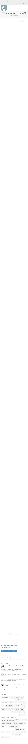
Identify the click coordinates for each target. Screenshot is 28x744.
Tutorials (4, 737)
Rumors (18, 732)
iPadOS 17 (15, 364)
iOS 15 (8, 299)
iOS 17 (9, 364)
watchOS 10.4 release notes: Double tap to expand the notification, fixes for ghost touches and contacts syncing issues (14, 232)
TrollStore (10, 300)
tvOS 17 (11, 45)
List (25, 723)
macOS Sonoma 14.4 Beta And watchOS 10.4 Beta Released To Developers (14, 426)
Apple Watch (15, 234)
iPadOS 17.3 (17, 364)
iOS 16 (10, 299)
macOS (16, 427)
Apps (10, 702)
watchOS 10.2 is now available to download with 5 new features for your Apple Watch (13, 614)
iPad (17, 712)
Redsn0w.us (20, 729)
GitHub (17, 298)
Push (19, 44)
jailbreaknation (18, 723)
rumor (13, 732)
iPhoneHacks (8, 720)
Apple (12, 234)
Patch (18, 44)
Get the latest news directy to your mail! (9, 645)
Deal (19, 702)
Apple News (19, 697)
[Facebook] (5, 1)
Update (13, 45)
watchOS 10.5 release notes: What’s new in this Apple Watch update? (14, 169)
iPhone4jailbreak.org (6, 717)
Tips (13, 734)
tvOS (9, 45)
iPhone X (17, 719)
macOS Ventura (14, 44)
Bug (17, 363)
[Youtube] (7, 1)
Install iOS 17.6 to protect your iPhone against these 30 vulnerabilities (13, 41)
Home (20, 3)
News (16, 44)
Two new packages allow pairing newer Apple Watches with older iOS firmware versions (14, 296)
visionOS (14, 45)
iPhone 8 (13, 717)
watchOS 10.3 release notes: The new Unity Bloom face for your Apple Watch (13, 489)
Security (8, 45)
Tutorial (18, 734)
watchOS (16, 45)
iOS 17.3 (10, 364)
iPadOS (13, 364)
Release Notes (9, 171)
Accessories (5, 697)
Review (3, 732)
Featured (17, 234)
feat (3, 705)
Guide (22, 707)
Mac (3, 726)
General (17, 705)
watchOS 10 (19, 45)
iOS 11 (13, 709)
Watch (12, 428)
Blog (25, 3)
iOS (18, 298)
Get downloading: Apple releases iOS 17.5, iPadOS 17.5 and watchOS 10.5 (13, 106)
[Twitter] (2, 1)
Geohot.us (23, 704)
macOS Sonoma (11, 44)
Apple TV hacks (19, 699)
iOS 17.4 (13, 427)
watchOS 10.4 (18, 235)
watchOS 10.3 (12, 365)
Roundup (8, 732)
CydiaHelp (15, 702)
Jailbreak (13, 299)
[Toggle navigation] (25, 8)
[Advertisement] (14, 74)
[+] (14, 36)
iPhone (11, 299)
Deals (23, 702)
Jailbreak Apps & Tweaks (17, 299)
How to (4, 710)
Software (23, 732)
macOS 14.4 (19, 427)
